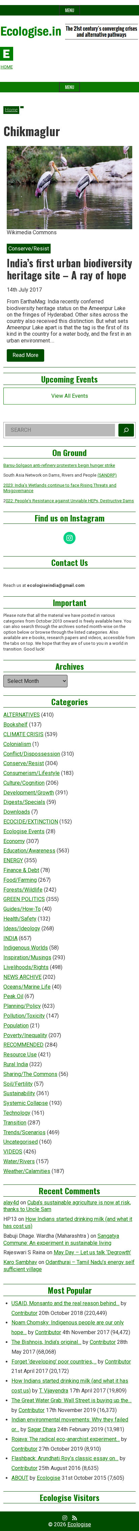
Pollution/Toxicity (24, 1016)
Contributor (24, 1313)
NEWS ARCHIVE (22, 977)
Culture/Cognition (24, 783)
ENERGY (13, 860)
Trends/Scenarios (24, 1132)
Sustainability (19, 1093)
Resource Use (20, 1054)
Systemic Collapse (25, 1103)
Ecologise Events (24, 831)
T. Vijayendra (53, 1390)
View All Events (69, 396)
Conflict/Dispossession (31, 754)
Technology (16, 1113)
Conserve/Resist (23, 763)
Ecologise (48, 1478)
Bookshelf (15, 724)
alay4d (11, 1202)
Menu (69, 10)
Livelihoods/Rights (26, 967)
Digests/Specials (24, 802)
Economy (14, 841)
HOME (7, 66)
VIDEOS (12, 1151)
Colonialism (17, 744)
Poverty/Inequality (25, 1035)
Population (16, 1025)
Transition (14, 1122)
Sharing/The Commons (30, 1074)
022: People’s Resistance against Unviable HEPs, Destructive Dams (70, 500)
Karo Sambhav (20, 1262)
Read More (28, 357)
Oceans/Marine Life (27, 987)
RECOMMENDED (23, 1045)
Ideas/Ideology (21, 928)
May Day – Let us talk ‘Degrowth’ (92, 1252)
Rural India (15, 1064)
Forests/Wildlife (23, 890)
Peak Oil (13, 996)
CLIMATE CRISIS (23, 734)
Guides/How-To (22, 909)
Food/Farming (20, 880)
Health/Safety (19, 918)
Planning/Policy (22, 1006)
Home (11, 110)
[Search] (126, 430)
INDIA (10, 938)
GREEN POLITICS (24, 899)
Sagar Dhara (42, 1429)
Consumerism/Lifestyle (31, 773)
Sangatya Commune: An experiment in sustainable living (61, 1239)
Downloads (16, 812)
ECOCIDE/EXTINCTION (30, 821)
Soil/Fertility (18, 1084)
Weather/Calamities (26, 1171)
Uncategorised (20, 1142)
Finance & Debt (21, 870)
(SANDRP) (107, 475)
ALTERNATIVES (21, 715)
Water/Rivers (19, 1161)
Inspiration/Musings (27, 957)
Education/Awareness (29, 850)
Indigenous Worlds (25, 947)
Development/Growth (28, 792)
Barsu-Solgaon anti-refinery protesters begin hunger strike (59, 465)
